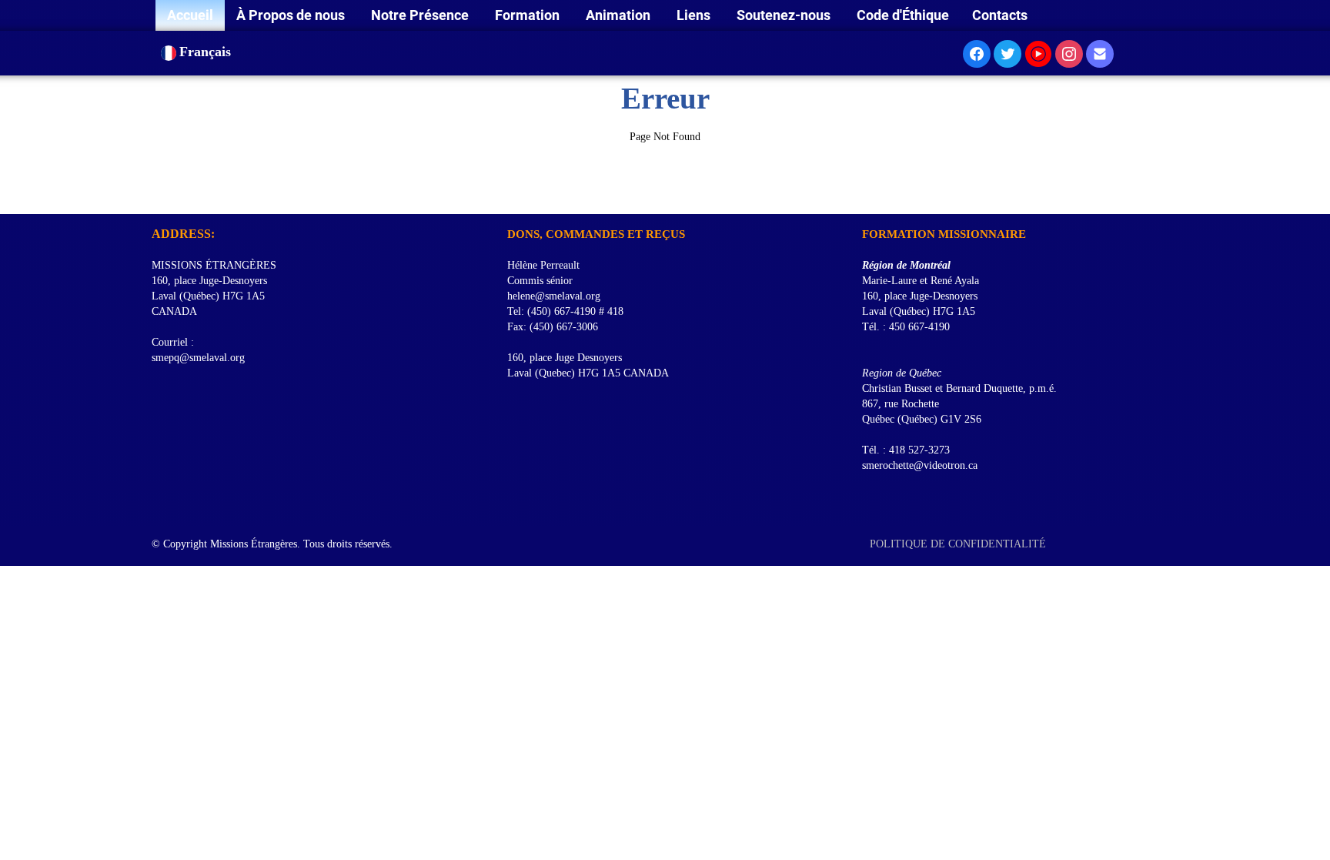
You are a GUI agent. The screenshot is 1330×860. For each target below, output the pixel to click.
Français (207, 51)
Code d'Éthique (903, 15)
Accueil (190, 15)
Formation (529, 15)
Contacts (1000, 15)
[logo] (157, 194)
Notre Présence (421, 15)
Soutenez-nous (785, 15)
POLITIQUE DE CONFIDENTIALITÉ (959, 544)
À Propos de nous (292, 15)
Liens (695, 15)
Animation (619, 15)
